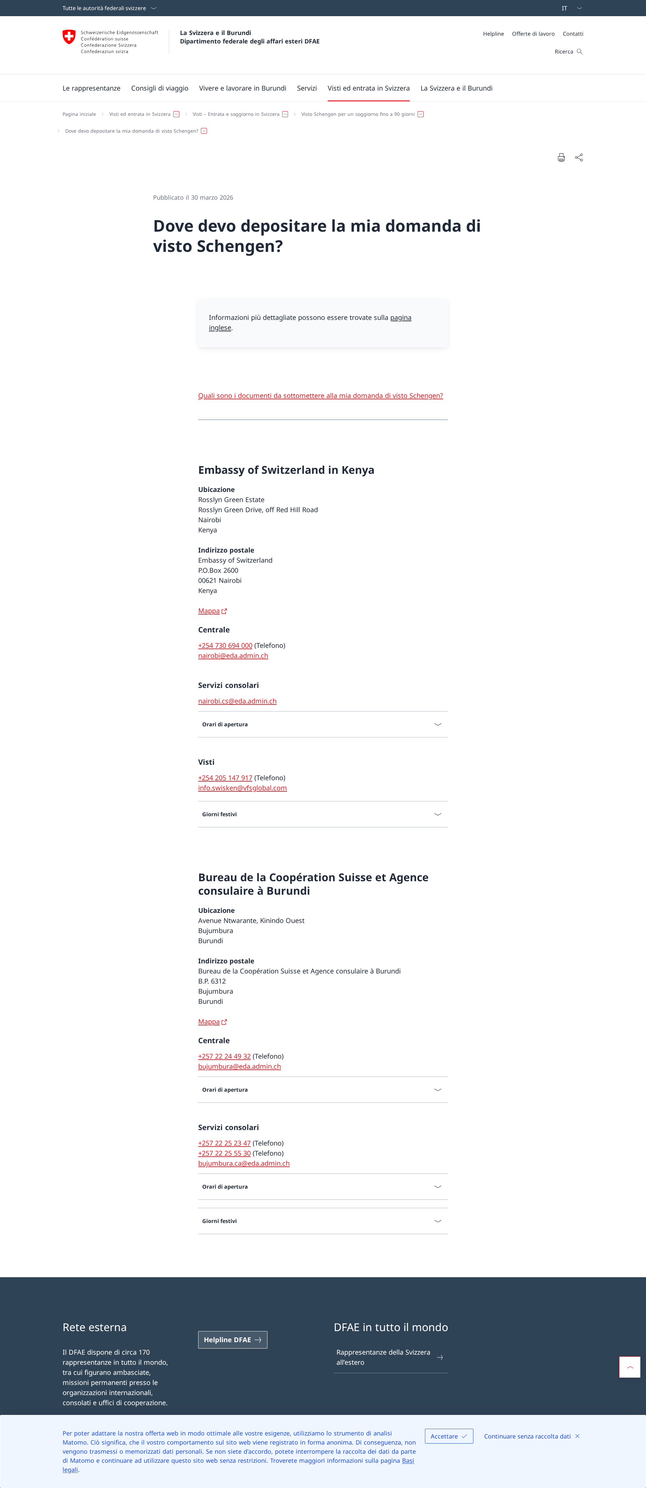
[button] (91, 87)
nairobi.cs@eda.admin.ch (237, 700)
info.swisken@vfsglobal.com (242, 787)
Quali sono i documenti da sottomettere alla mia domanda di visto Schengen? (320, 395)
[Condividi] (578, 157)
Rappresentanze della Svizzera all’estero (383, 1357)
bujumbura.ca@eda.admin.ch (244, 1163)
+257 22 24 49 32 (224, 1056)
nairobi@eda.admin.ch (233, 655)
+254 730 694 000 (225, 645)
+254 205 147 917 (225, 777)
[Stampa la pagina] (561, 157)
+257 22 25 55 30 (224, 1153)
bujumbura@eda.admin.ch (239, 1066)
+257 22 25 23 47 (224, 1143)
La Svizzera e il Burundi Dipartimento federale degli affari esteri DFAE (250, 37)
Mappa (209, 610)
